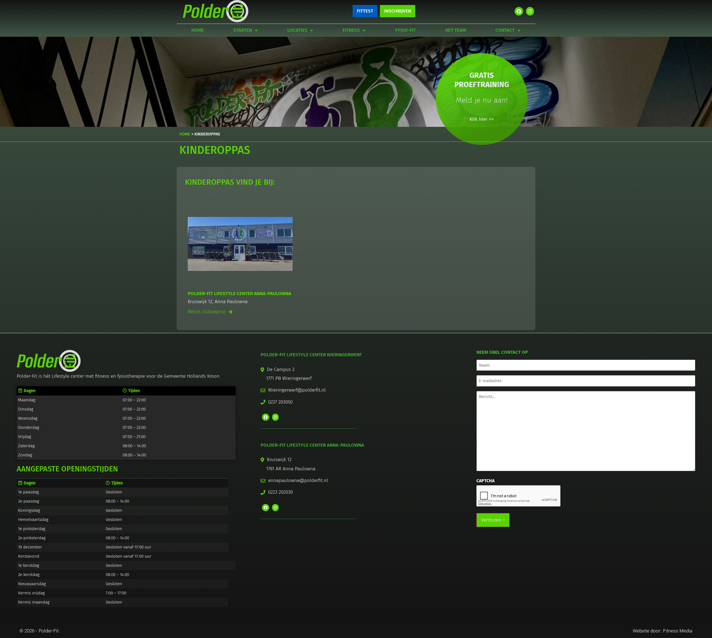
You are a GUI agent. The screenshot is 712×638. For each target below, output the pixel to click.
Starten (242, 30)
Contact (505, 30)
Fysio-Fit (405, 30)
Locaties (297, 30)
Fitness (351, 30)
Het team (455, 30)
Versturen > (493, 520)
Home (197, 30)
